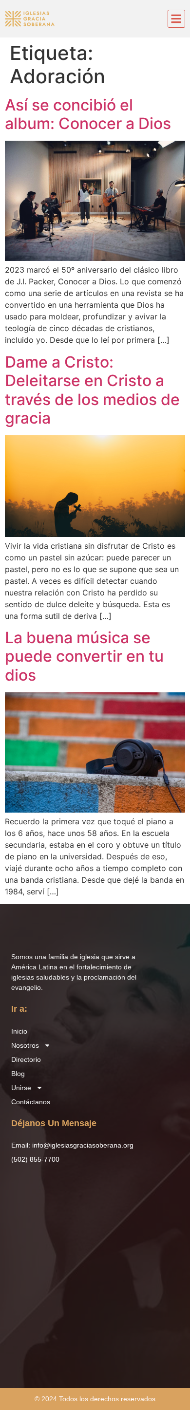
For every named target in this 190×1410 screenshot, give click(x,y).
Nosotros (25, 1045)
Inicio (19, 1031)
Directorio (26, 1059)
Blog (18, 1073)
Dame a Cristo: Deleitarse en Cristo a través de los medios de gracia (92, 389)
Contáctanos (30, 1102)
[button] (177, 19)
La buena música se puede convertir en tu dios (84, 656)
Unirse (21, 1088)
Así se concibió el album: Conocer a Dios (88, 114)
